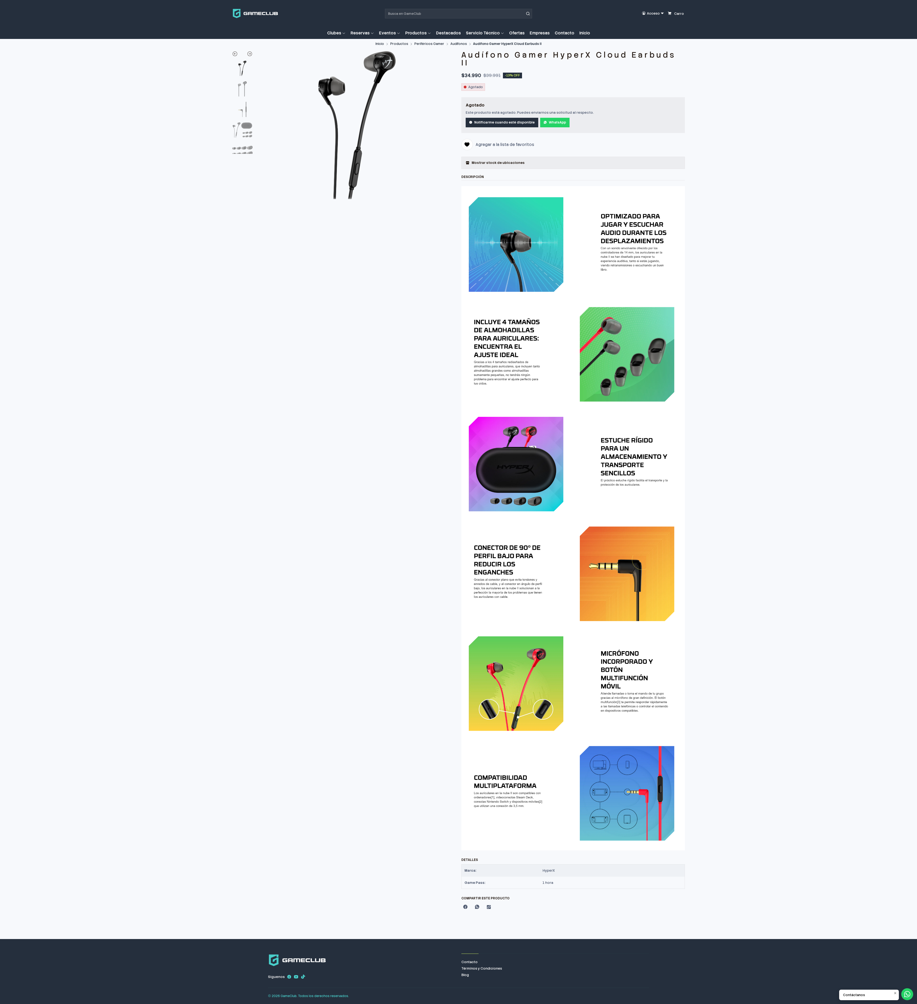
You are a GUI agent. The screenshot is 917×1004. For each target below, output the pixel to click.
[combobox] (458, 13)
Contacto (469, 962)
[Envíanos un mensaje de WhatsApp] (907, 994)
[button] (336, 33)
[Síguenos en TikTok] (303, 976)
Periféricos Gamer (429, 44)
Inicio (379, 44)
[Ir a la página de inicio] (255, 13)
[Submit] (528, 13)
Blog (465, 975)
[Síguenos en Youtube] (296, 976)
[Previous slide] (237, 54)
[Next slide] (247, 54)
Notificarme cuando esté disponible (504, 122)
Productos (399, 44)
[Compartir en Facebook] (465, 907)
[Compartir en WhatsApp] (477, 907)
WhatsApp (557, 122)
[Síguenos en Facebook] (289, 976)
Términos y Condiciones (481, 968)
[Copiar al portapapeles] (489, 907)
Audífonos (458, 44)
